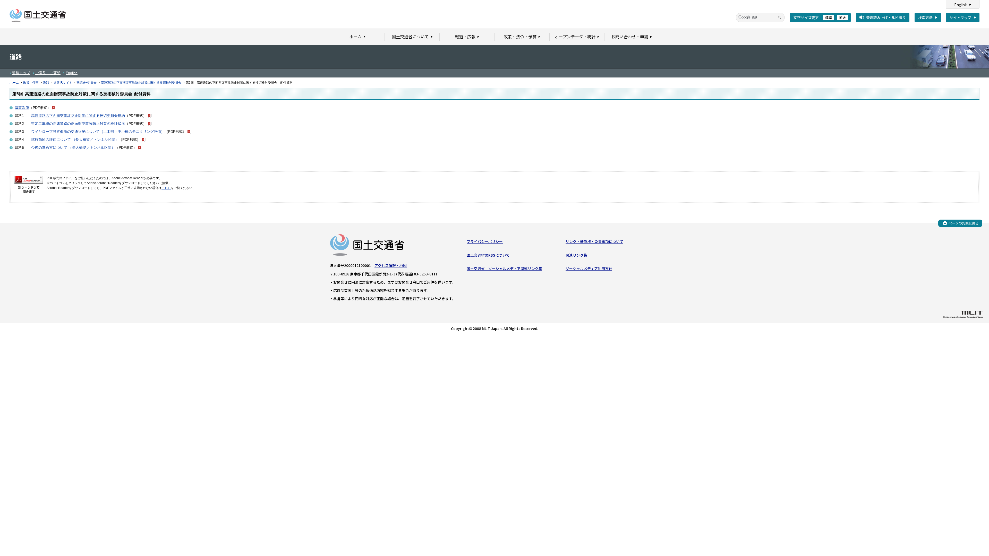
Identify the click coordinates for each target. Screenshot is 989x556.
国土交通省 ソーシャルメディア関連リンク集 (504, 268)
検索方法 (925, 17)
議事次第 (22, 108)
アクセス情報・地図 (390, 265)
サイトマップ (960, 17)
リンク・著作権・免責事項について (594, 241)
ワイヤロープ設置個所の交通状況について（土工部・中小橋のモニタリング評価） (98, 131)
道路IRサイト (63, 82)
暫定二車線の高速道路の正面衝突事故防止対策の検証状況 (78, 123)
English (960, 4)
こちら (166, 188)
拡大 (842, 17)
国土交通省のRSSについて (488, 255)
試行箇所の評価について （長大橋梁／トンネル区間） (75, 139)
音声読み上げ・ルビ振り (886, 17)
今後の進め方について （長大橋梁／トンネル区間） (73, 147)
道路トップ (21, 73)
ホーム (14, 82)
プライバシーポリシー (485, 241)
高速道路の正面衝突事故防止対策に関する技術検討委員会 (141, 82)
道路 (46, 82)
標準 (828, 17)
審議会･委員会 (86, 82)
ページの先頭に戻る (964, 223)
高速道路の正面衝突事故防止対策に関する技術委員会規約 (78, 116)
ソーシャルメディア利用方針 (589, 268)
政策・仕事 (31, 82)
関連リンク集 (576, 255)
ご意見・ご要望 (48, 73)
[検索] (780, 17)
